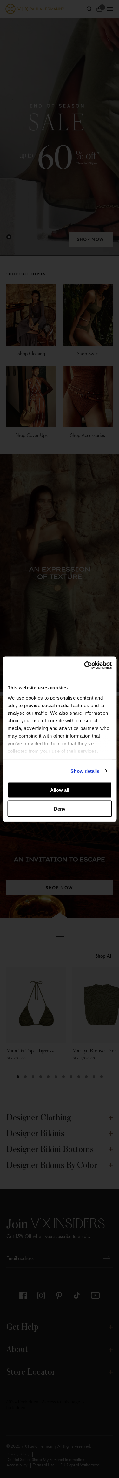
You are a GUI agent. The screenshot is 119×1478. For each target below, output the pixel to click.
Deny (59, 808)
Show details (84, 770)
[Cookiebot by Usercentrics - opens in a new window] (85, 665)
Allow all (59, 790)
